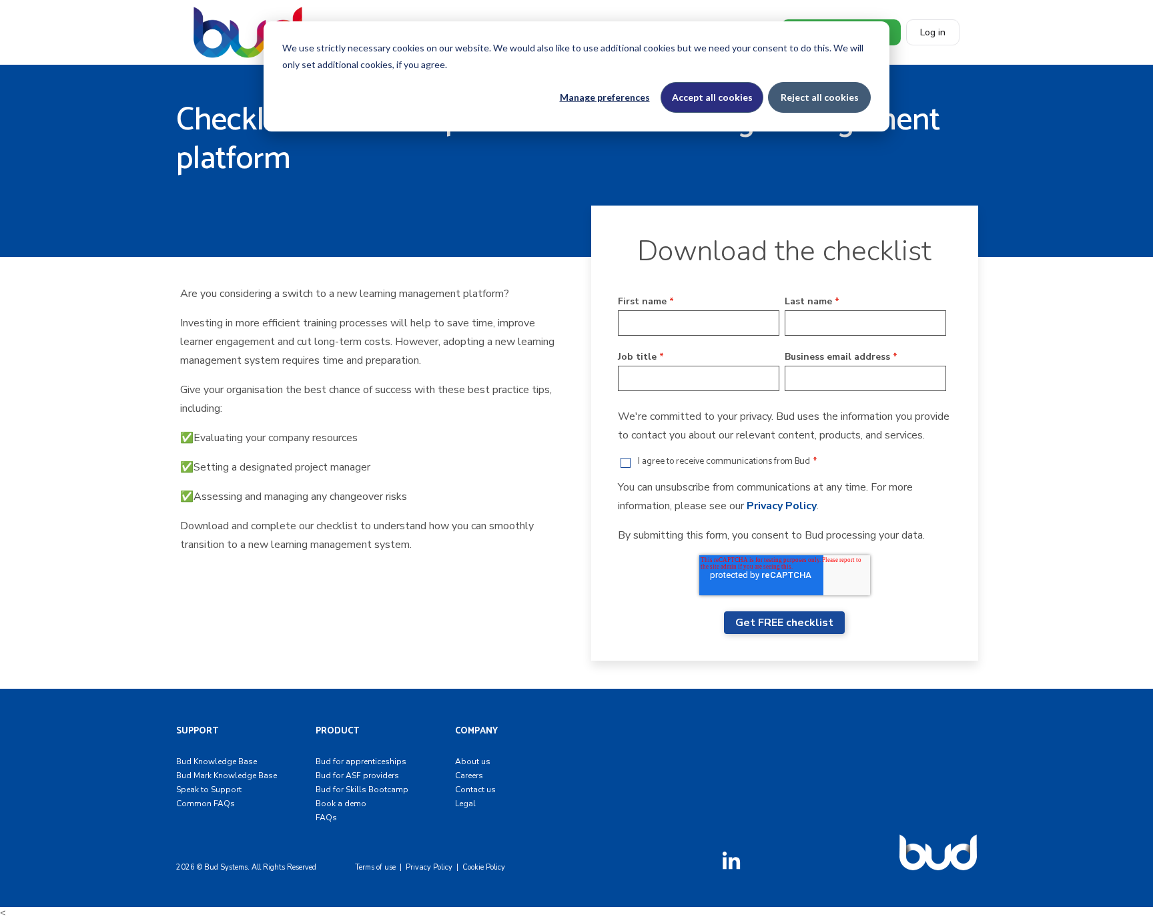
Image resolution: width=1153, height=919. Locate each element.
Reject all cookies (820, 97)
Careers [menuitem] (469, 775)
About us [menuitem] (472, 761)
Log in (932, 32)
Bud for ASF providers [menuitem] (357, 775)
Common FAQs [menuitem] (205, 803)
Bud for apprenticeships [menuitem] (361, 761)
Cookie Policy (483, 867)
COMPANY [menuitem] (476, 731)
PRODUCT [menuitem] (337, 731)
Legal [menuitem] (465, 803)
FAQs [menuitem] (326, 817)
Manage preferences (605, 97)
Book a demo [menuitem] (341, 803)
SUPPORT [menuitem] (197, 731)
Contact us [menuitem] (475, 789)
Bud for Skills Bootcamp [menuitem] (362, 789)
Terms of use (375, 867)
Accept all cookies (712, 97)
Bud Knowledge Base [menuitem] (216, 761)
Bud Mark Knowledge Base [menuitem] (226, 775)
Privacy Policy (782, 506)
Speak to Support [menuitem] (209, 789)
